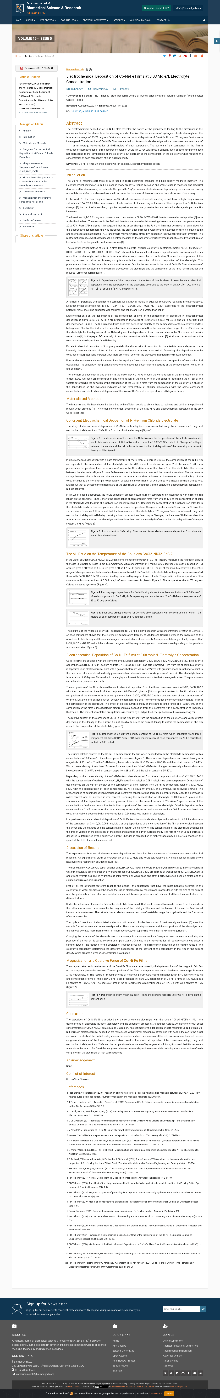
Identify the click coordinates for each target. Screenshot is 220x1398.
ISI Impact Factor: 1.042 (156, 8)
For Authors (68, 20)
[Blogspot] (177, 1373)
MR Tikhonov (121, 89)
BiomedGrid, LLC (74, 1387)
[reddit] (201, 1373)
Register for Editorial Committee (180, 1345)
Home (18, 20)
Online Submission (140, 20)
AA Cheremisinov (98, 89)
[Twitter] (166, 1373)
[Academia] (195, 1373)
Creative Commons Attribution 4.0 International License (132, 1387)
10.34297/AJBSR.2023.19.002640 (33, 113)
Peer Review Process (124, 1360)
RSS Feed (168, 1365)
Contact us (163, 20)
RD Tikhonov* (74, 89)
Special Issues (120, 1365)
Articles (118, 20)
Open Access (120, 1355)
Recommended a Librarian (177, 1350)
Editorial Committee (94, 20)
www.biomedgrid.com (178, 1387)
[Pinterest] (171, 1373)
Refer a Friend (170, 1360)
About (29, 20)
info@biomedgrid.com (189, 8)
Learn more (156, 1393)
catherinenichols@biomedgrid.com (34, 1374)
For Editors (47, 20)
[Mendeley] (183, 1373)
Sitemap (117, 1370)
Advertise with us (172, 1355)
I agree (169, 1393)
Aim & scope (119, 1345)
